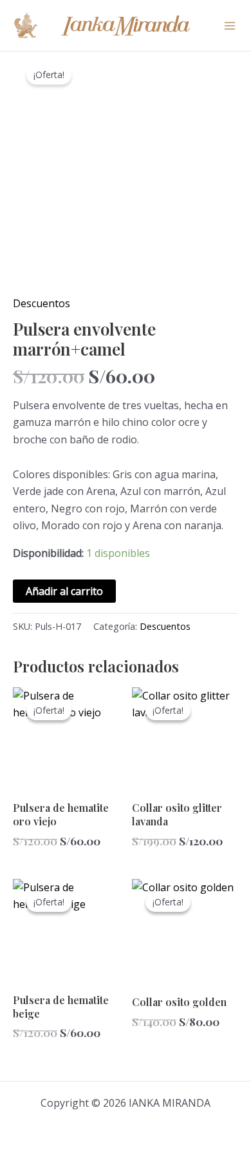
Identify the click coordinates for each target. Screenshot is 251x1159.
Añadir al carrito (64, 591)
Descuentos (41, 303)
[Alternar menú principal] (229, 25)
